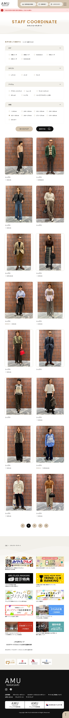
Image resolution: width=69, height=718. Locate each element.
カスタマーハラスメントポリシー (37, 694)
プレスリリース (19, 697)
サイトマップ (29, 697)
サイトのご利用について (55, 694)
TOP (6, 545)
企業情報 (7, 694)
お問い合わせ (9, 697)
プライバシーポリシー (19, 694)
